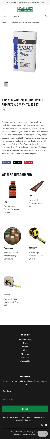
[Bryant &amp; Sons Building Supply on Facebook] (46, 425)
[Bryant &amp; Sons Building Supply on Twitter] (42, 425)
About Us (25, 354)
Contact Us (25, 361)
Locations (25, 357)
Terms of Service (39, 417)
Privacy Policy (15, 417)
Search (5, 417)
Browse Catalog (25, 339)
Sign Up (25, 408)
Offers (25, 343)
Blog (25, 350)
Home (4, 23)
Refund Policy (27, 417)
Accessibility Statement (24, 420)
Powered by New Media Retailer (24, 435)
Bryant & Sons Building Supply (27, 432)
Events (25, 347)
